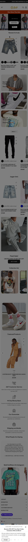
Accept (5, 539)
